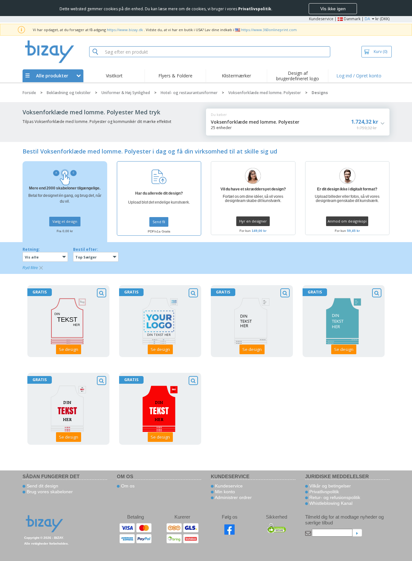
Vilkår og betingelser (329, 485)
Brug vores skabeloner (49, 491)
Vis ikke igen (333, 8)
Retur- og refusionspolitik (334, 497)
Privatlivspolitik (323, 491)
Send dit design (41, 485)
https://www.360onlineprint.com (269, 29)
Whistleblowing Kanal (330, 503)
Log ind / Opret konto (358, 76)
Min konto (224, 491)
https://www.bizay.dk (125, 29)
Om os (127, 485)
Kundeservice (321, 19)
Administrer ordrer (233, 497)
